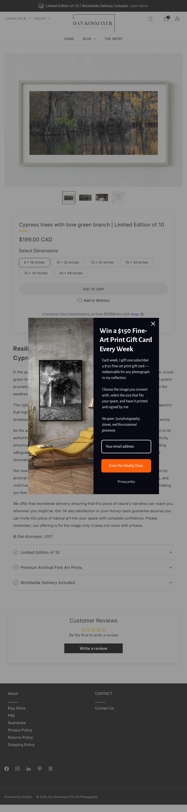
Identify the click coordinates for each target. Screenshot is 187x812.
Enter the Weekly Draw (126, 466)
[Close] (153, 324)
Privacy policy (126, 481)
